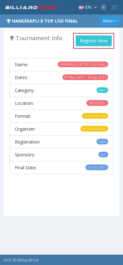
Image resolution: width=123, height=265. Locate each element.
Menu (108, 21)
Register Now (94, 41)
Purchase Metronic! (58, 260)
